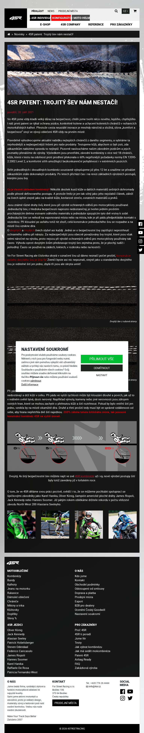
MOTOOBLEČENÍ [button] (17, 570)
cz (124, 11)
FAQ (77, 664)
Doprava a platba (85, 593)
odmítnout (35, 380)
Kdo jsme (81, 576)
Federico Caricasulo (19, 651)
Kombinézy (14, 576)
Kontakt (80, 580)
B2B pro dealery (84, 605)
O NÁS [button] (79, 570)
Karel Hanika (15, 664)
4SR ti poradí (83, 634)
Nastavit (101, 375)
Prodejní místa (68, 11)
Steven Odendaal (17, 647)
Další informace (29, 384)
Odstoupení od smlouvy (89, 588)
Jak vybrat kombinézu (88, 647)
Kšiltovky (13, 610)
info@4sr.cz (95, 686)
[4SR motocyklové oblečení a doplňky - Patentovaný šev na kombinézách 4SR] (15, 18)
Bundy (11, 580)
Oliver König (14, 630)
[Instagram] (123, 699)
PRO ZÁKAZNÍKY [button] (86, 624)
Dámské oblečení (18, 597)
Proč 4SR (80, 630)
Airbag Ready (83, 659)
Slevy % (12, 618)
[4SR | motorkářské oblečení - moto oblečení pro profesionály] (8, 34)
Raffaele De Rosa (18, 668)
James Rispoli (16, 655)
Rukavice (13, 593)
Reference (96, 24)
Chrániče (12, 601)
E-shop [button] (45, 24)
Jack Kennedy (16, 634)
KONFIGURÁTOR (61, 18)
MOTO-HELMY (82, 18)
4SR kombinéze (84, 476)
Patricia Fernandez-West (22, 672)
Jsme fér (80, 638)
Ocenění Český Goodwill (90, 610)
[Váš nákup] (135, 11)
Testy (78, 642)
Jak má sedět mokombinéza (92, 651)
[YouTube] (130, 692)
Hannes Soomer (17, 659)
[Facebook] (123, 692)
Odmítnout (102, 368)
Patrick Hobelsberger (20, 642)
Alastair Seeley (16, 638)
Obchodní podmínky (87, 584)
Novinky (19, 34)
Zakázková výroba (86, 668)
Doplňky (12, 614)
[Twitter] (130, 699)
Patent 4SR (81, 655)
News (51, 11)
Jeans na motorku (18, 588)
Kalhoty (12, 584)
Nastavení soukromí (87, 614)
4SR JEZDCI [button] (15, 624)
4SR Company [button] (70, 24)
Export (79, 601)
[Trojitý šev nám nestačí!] (72, 70)
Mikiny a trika (15, 605)
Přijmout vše (101, 358)
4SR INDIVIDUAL (40, 18)
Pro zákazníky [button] (121, 24)
